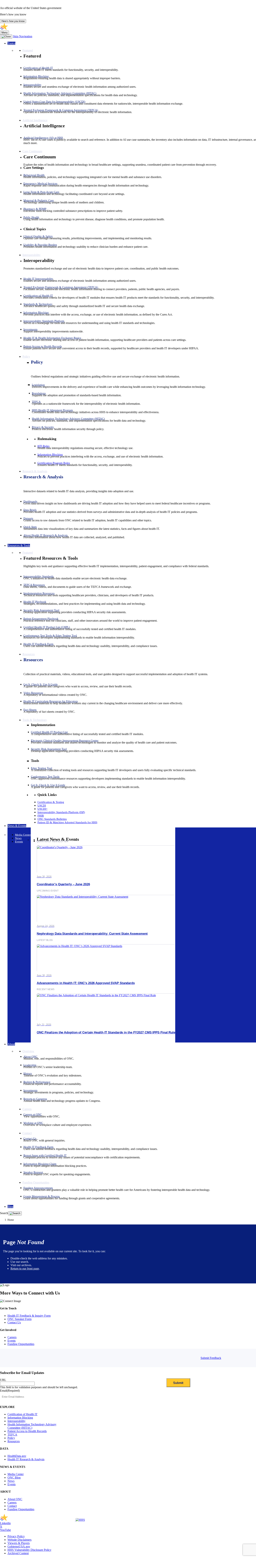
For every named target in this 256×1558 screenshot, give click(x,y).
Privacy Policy (16, 1536)
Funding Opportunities (20, 1344)
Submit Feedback (211, 1357)
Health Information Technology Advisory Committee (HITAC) (31, 1426)
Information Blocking (20, 1417)
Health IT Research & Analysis (25, 1459)
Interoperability (16, 1421)
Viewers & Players (18, 1543)
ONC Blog (14, 1477)
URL (3, 1379)
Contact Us (14, 1322)
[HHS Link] (80, 1519)
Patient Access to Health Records (27, 1431)
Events (11, 1340)
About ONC (14, 1499)
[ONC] (38, 1519)
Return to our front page (24, 1268)
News (10, 1481)
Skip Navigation (22, 36)
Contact (12, 1505)
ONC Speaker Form (19, 1319)
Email (10, 1390)
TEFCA (12, 1434)
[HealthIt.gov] (37, 28)
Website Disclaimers (19, 1539)
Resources (33, 659)
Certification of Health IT (22, 1414)
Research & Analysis (43, 476)
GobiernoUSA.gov (18, 1546)
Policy (37, 362)
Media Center (15, 1474)
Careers (11, 1337)
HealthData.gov (16, 1456)
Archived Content (18, 1553)
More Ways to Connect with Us (30, 1293)
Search (4, 1213)
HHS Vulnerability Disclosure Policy (29, 1549)
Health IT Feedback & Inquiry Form (29, 1315)
